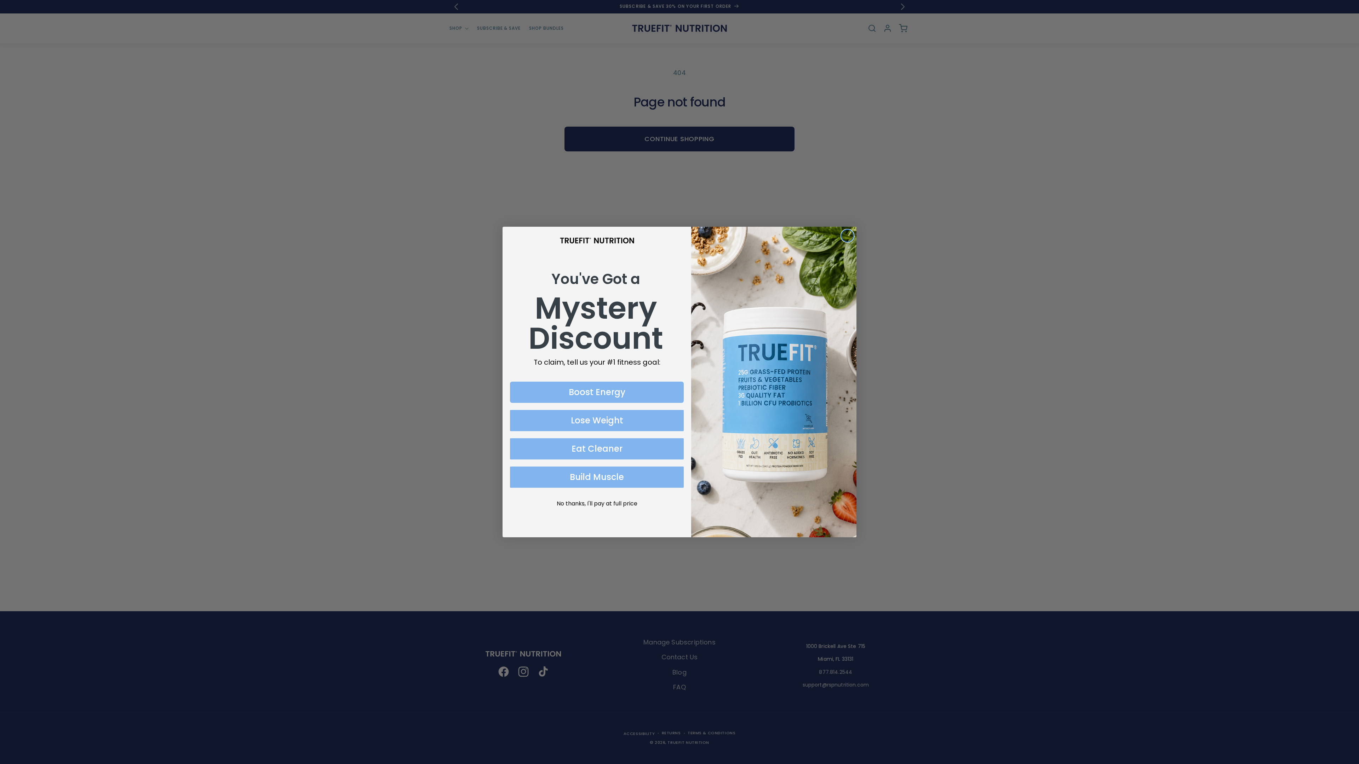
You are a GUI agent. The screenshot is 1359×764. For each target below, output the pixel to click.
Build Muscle (597, 477)
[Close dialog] (847, 236)
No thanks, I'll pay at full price (597, 503)
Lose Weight (597, 420)
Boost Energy (597, 392)
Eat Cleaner (597, 449)
